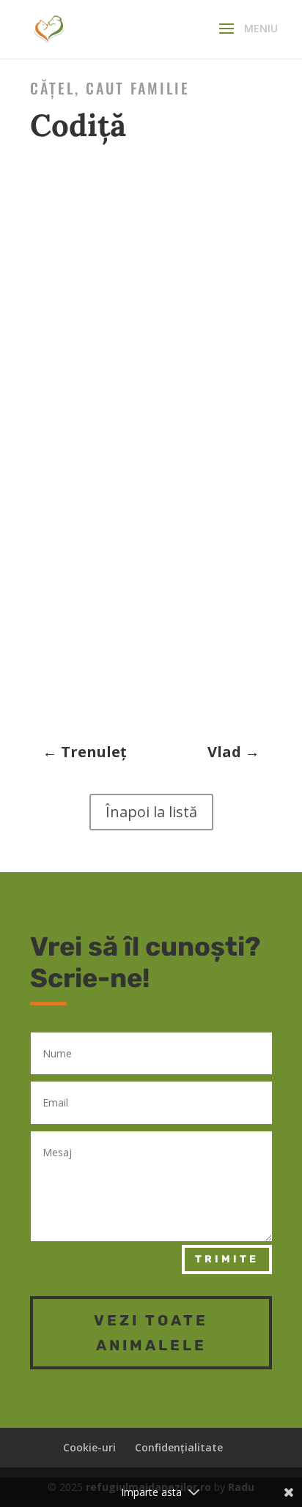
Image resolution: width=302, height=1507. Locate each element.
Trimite (227, 1259)
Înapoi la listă (151, 812)
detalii (44, 404)
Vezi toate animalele (151, 1332)
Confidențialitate (179, 1447)
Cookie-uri (89, 1447)
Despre (44, 366)
